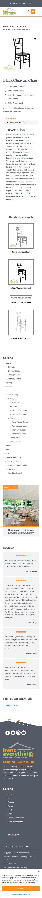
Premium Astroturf (19, 410)
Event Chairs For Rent (12, 111)
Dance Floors (13, 391)
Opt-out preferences (16, 894)
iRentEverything (23, 853)
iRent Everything (12, 705)
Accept (21, 888)
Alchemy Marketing (20, 868)
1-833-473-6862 (25, 3)
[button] (39, 871)
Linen (7, 453)
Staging (11, 398)
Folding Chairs (13, 375)
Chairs (8, 363)
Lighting (8, 383)
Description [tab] (11, 118)
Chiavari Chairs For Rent (23, 108)
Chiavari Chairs (14, 371)
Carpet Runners (14, 442)
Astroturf (13, 406)
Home (5, 27)
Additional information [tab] (16, 122)
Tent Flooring (13, 394)
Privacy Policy (26, 894)
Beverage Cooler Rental (17, 465)
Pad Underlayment (19, 426)
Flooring (8, 387)
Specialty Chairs (14, 379)
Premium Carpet (18, 430)
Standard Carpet (19, 434)
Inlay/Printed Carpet (20, 422)
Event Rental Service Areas (17, 847)
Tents (7, 450)
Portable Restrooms (13, 457)
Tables (8, 446)
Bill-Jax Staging (16, 402)
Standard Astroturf (19, 414)
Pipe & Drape (13, 469)
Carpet (12, 418)
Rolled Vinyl (15, 438)
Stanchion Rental (15, 473)
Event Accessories (12, 461)
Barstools (11, 367)
